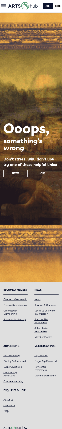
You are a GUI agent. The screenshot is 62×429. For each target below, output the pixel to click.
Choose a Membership (15, 299)
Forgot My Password (45, 361)
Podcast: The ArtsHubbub (41, 321)
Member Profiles (43, 336)
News (15, 173)
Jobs (42, 173)
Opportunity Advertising (10, 374)
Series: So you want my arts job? (44, 312)
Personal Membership (15, 305)
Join (48, 6)
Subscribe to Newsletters (41, 330)
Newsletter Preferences (40, 368)
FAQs (6, 411)
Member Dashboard (45, 375)
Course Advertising (13, 381)
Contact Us (9, 405)
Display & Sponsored (14, 361)
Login (58, 6)
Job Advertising (11, 355)
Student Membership (14, 319)
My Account (41, 355)
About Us (8, 399)
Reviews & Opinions (44, 305)
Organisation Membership (10, 312)
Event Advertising (12, 366)
